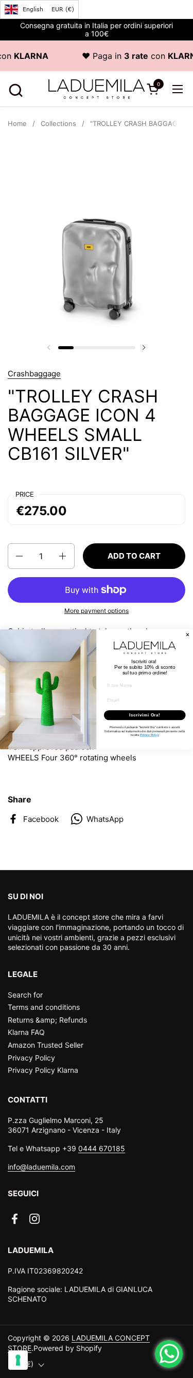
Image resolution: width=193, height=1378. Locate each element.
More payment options (96, 610)
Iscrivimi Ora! (145, 715)
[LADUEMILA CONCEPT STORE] (96, 89)
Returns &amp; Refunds (47, 1019)
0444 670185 (101, 1148)
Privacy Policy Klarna (43, 1070)
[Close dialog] (188, 634)
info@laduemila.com (41, 1166)
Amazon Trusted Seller (45, 1045)
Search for (25, 994)
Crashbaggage (34, 373)
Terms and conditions (44, 1007)
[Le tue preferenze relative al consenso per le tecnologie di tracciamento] (18, 1360)
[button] (14, 88)
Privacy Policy (31, 1057)
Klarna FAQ (26, 1032)
